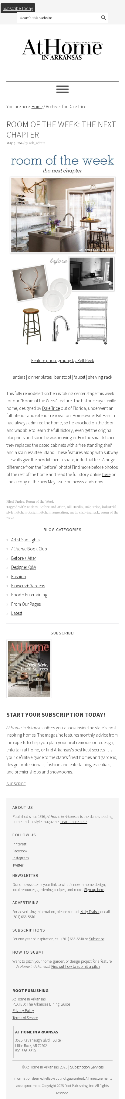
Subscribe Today (18, 8)
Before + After (23, 558)
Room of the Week (40, 501)
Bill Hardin (75, 506)
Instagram (20, 858)
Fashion (18, 576)
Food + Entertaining (29, 595)
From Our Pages (26, 604)
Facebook (19, 851)
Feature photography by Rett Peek (62, 360)
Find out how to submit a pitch (75, 966)
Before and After (52, 506)
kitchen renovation (53, 512)
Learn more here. (73, 821)
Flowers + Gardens (28, 585)
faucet (79, 377)
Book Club (29, 549)
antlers (19, 377)
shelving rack (100, 377)
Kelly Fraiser (90, 911)
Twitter (17, 865)
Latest (16, 613)
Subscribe (16, 783)
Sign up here (94, 889)
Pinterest (19, 844)
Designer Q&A (23, 567)
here (106, 474)
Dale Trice (51, 408)
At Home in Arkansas (62, 46)
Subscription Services (86, 1067)
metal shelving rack (84, 512)
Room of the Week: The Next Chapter (61, 129)
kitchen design (26, 512)
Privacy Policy (23, 1010)
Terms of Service (25, 1017)
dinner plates (40, 377)
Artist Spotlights (25, 540)
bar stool (62, 377)
